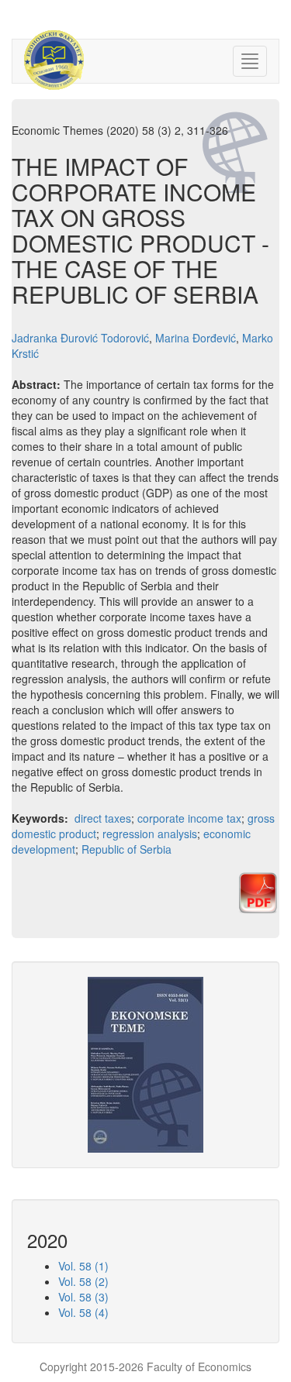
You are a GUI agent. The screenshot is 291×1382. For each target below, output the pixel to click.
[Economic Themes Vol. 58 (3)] (145, 1063)
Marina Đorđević (195, 338)
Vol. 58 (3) (83, 1297)
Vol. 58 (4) (83, 1312)
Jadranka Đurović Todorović (80, 338)
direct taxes (102, 818)
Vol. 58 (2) (83, 1281)
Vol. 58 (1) (83, 1266)
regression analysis (149, 833)
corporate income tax (189, 818)
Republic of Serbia (126, 849)
